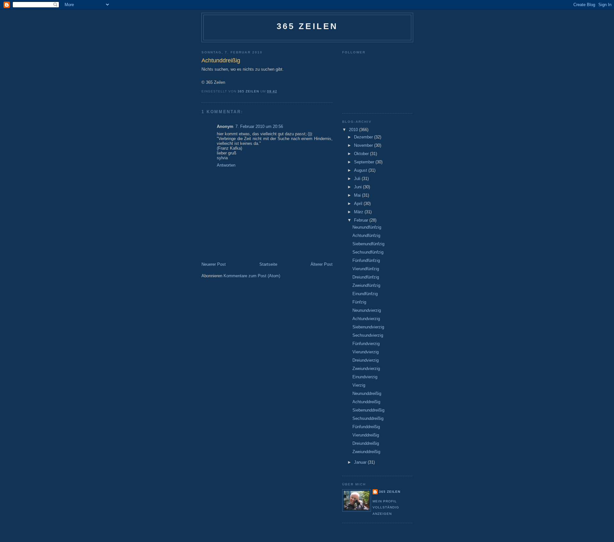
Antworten (226, 165)
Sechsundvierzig (367, 335)
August (361, 170)
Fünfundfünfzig (366, 260)
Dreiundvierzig (365, 360)
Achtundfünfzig (366, 235)
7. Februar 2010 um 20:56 (259, 126)
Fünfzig (359, 302)
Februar (361, 220)
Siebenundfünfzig (368, 243)
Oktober (362, 153)
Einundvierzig (364, 376)
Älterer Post (322, 264)
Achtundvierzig (366, 318)
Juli (358, 178)
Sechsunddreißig (367, 418)
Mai (358, 195)
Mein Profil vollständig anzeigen (386, 507)
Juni (358, 187)
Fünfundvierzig (366, 343)
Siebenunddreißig (368, 410)
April (359, 203)
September (364, 162)
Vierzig (358, 385)
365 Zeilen (307, 26)
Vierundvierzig (365, 352)
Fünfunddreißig (366, 426)
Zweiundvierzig (366, 368)
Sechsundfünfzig (367, 252)
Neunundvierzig (366, 310)
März (359, 211)
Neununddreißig (366, 393)
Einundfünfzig (365, 293)
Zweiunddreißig (366, 451)
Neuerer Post (213, 264)
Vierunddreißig (365, 435)
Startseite (268, 264)
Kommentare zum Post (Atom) (252, 275)
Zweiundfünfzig (366, 285)
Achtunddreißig (366, 401)
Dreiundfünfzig (365, 277)
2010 (354, 129)
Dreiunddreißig (365, 443)
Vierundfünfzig (365, 268)
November (364, 145)
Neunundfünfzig (366, 227)
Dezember (364, 137)
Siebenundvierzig (368, 327)
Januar (361, 462)
